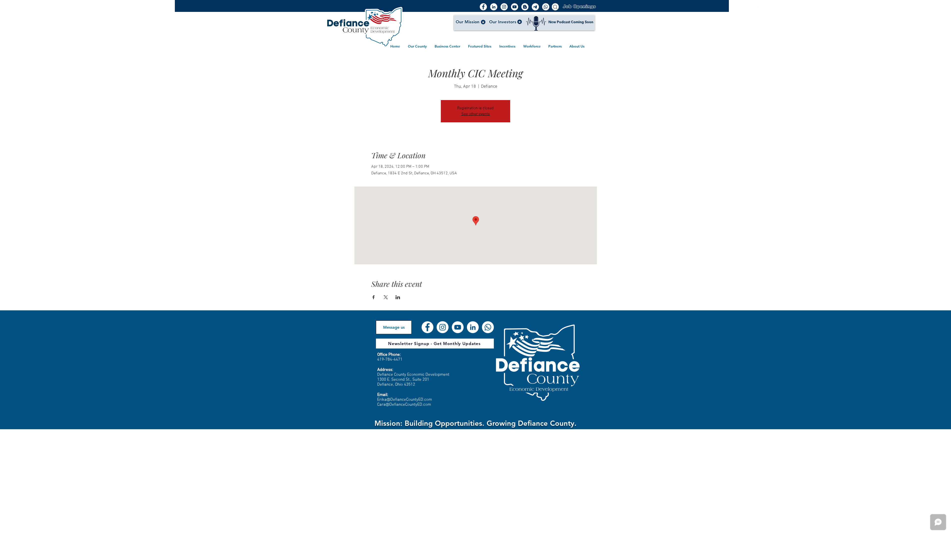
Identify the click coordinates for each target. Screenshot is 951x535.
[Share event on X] (385, 297)
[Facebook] (483, 6)
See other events (475, 114)
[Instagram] (504, 6)
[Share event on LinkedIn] (398, 297)
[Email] (535, 6)
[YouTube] (514, 6)
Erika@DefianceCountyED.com (404, 399)
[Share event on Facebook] (373, 297)
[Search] (555, 6)
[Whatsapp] (545, 6)
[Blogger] (524, 6)
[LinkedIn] (493, 6)
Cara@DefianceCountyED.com (404, 404)
